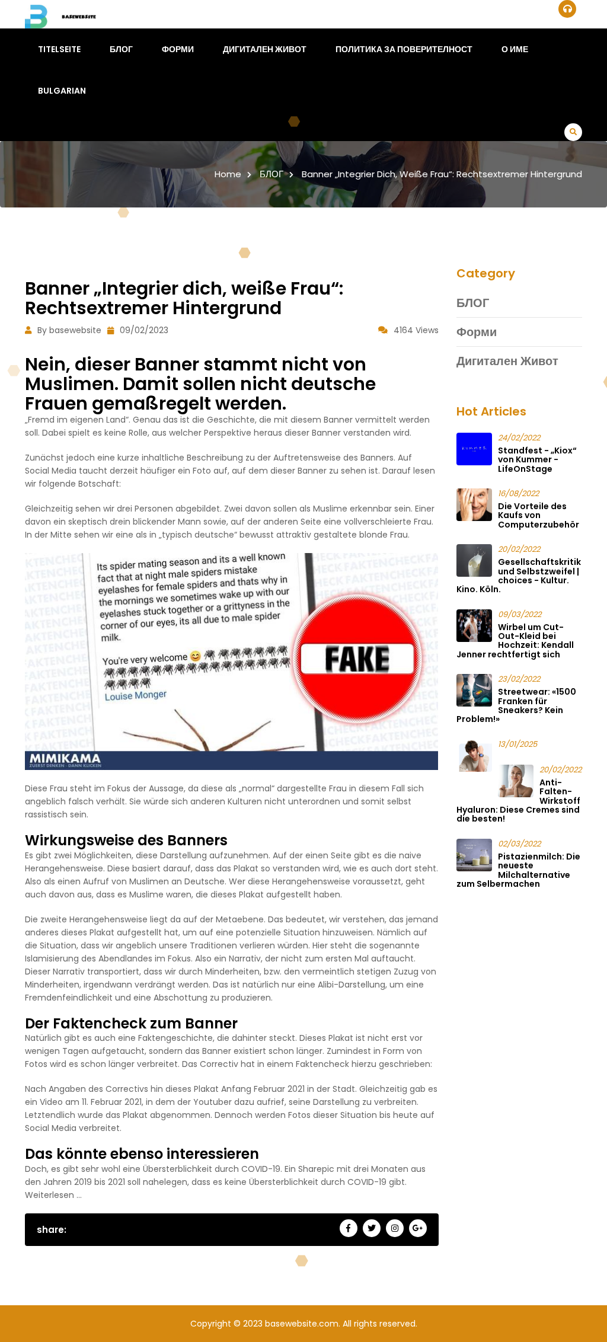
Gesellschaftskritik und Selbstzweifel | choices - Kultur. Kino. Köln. (518, 575)
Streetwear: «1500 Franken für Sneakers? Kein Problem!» (516, 705)
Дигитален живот (264, 49)
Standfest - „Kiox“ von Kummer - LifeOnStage (537, 460)
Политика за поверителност (404, 49)
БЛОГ (121, 49)
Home (228, 174)
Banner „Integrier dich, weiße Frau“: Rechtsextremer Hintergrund (442, 174)
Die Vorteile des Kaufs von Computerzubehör (538, 515)
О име (514, 49)
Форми (178, 49)
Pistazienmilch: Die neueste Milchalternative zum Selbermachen (518, 870)
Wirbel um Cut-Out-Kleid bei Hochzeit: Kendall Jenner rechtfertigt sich (515, 640)
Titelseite (59, 49)
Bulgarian (62, 91)
